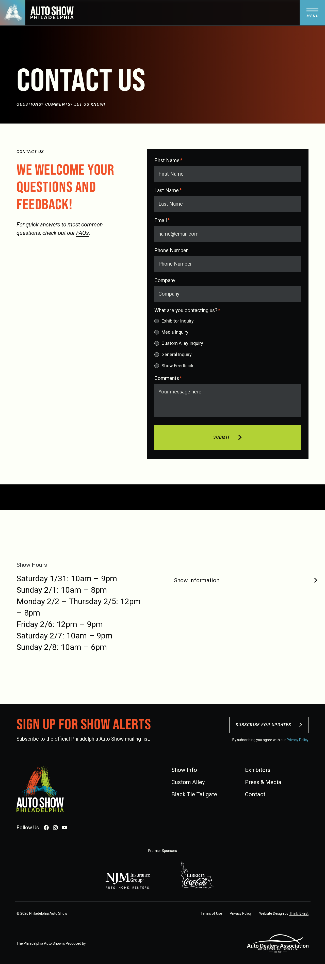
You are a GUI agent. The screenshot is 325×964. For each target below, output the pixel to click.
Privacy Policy (297, 740)
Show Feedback (177, 365)
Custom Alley (188, 782)
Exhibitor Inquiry (177, 321)
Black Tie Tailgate (194, 794)
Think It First (298, 913)
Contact (255, 794)
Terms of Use (211, 913)
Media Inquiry (174, 332)
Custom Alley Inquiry (182, 343)
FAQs (82, 233)
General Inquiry (176, 354)
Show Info (184, 770)
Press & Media (263, 782)
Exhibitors (257, 770)
